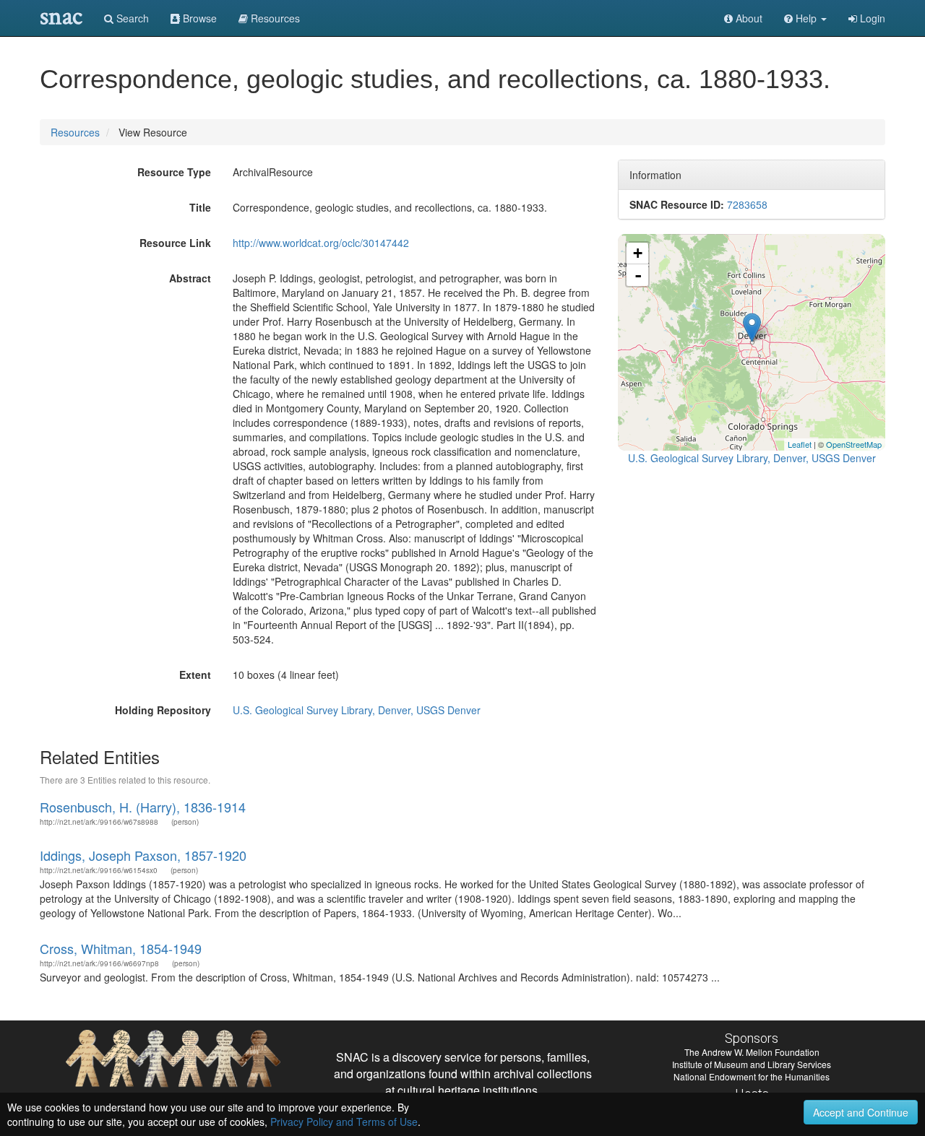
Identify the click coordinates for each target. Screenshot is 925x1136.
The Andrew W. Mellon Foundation (751, 1052)
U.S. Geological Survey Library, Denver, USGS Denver (357, 710)
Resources (75, 132)
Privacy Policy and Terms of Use (344, 1121)
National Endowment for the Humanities (752, 1076)
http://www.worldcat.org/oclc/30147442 (321, 242)
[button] (805, 18)
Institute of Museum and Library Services (751, 1064)
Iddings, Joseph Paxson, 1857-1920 (143, 855)
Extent (195, 674)
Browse (198, 18)
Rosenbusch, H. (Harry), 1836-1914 (143, 806)
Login (871, 18)
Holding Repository (163, 710)
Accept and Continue (860, 1112)
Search (131, 18)
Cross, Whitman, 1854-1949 (121, 948)
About (747, 18)
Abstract (190, 278)
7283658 (747, 204)
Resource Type (174, 172)
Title (200, 207)
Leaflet (800, 444)
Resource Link (175, 242)
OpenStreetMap (854, 444)
